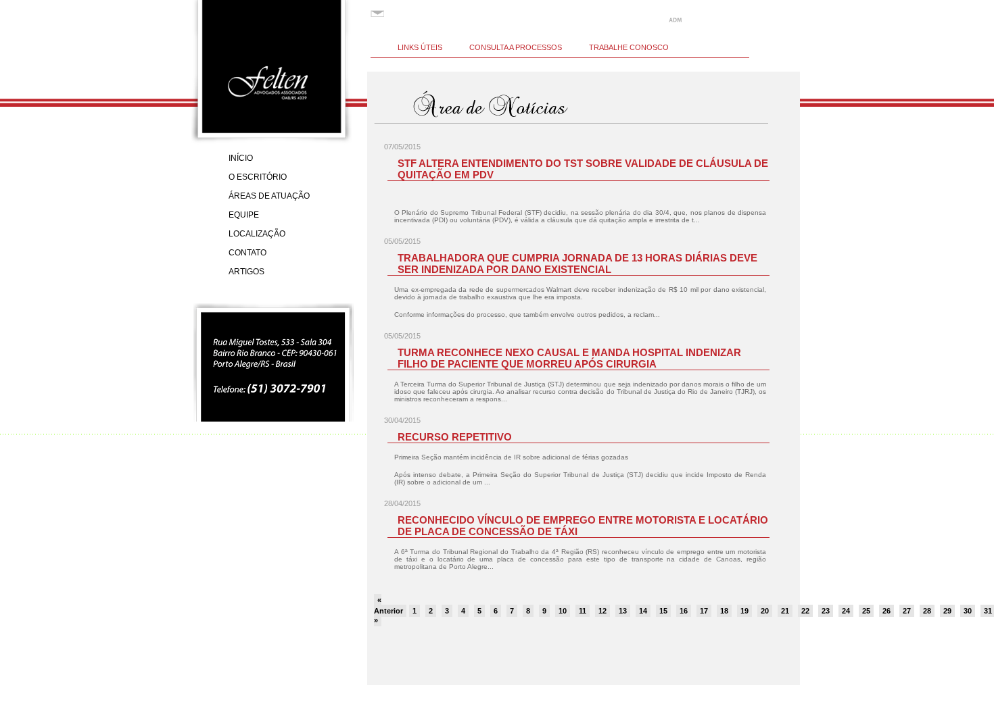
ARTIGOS (246, 271)
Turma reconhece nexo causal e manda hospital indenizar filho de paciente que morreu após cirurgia (569, 358)
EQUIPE (244, 215)
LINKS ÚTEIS (420, 47)
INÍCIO (241, 158)
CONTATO (247, 252)
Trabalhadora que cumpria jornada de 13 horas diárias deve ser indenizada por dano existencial (577, 263)
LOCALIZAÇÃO (257, 234)
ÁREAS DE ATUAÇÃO (269, 196)
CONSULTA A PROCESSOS (515, 47)
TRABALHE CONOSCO (629, 47)
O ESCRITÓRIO (258, 177)
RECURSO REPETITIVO (455, 437)
